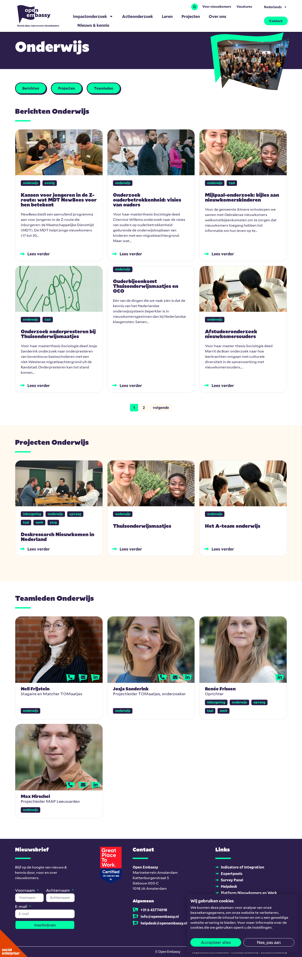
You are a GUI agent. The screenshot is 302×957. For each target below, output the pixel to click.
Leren (167, 16)
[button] (194, 7)
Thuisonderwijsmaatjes (142, 526)
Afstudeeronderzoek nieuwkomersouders (231, 333)
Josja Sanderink (131, 688)
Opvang (75, 514)
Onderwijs (30, 183)
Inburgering (32, 514)
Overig (50, 183)
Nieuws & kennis (93, 25)
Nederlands (273, 7)
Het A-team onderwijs (232, 526)
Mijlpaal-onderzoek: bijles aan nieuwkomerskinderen (242, 197)
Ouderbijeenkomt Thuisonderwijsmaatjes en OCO (145, 286)
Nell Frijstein (35, 688)
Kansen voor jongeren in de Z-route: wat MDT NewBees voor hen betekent (59, 200)
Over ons (217, 16)
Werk (39, 522)
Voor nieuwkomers (216, 6)
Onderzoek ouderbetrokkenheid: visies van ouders (147, 200)
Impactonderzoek (90, 16)
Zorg (53, 522)
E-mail (21, 906)
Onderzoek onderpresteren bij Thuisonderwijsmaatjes (58, 333)
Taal (232, 183)
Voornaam (25, 890)
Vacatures (244, 6)
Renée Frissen (220, 688)
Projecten (191, 16)
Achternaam (58, 890)
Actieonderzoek (137, 16)
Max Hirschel (35, 796)
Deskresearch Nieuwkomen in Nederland (57, 536)
